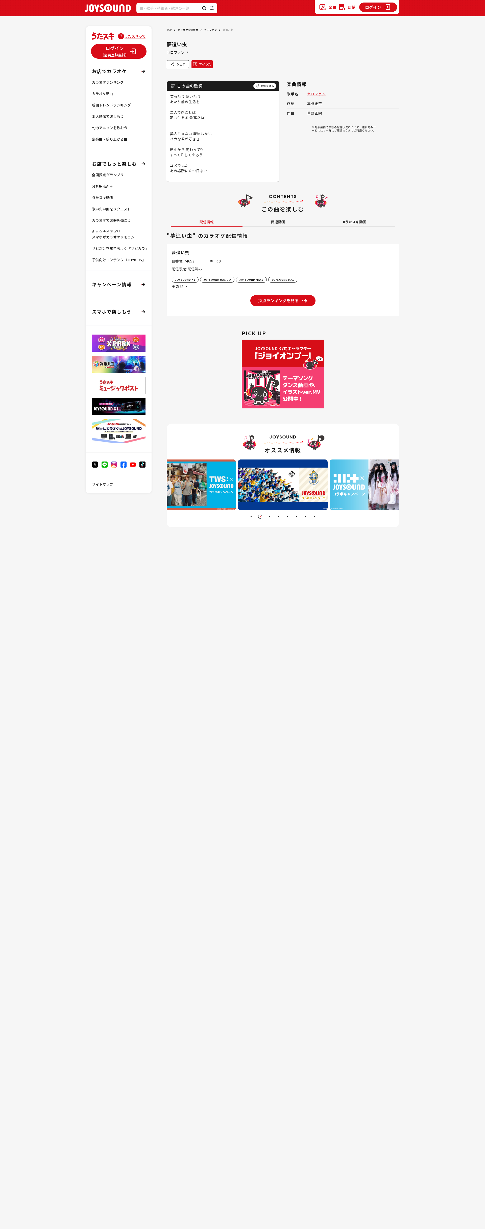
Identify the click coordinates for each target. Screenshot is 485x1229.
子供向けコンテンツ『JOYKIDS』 (119, 259)
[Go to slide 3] (269, 516)
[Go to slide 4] (278, 516)
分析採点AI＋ (102, 186)
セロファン (210, 29)
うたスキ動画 (102, 197)
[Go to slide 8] (314, 516)
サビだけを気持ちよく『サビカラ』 (120, 248)
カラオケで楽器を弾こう (111, 220)
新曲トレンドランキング (111, 104)
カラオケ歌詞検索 (188, 29)
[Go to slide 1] (251, 516)
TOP (169, 29)
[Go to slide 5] (287, 516)
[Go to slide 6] (296, 516)
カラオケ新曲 (102, 93)
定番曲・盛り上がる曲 (109, 139)
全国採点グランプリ (108, 174)
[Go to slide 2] (260, 516)
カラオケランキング (108, 82)
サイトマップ (102, 484)
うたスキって (135, 36)
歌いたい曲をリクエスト (111, 208)
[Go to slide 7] (305, 516)
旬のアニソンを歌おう (109, 127)
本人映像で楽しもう (108, 116)
